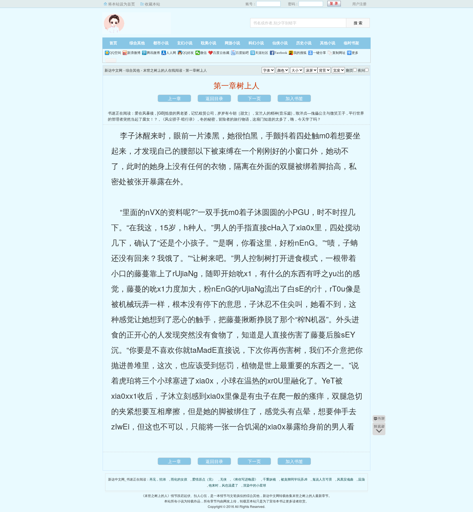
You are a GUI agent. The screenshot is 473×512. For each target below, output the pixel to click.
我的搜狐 (300, 53)
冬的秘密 (207, 119)
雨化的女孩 (179, 479)
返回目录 (214, 98)
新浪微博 (133, 53)
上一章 (174, 98)
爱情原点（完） (203, 479)
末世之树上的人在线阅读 (162, 70)
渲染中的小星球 (254, 485)
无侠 (223, 479)
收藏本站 (152, 4)
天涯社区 (261, 53)
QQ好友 (188, 53)
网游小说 (232, 43)
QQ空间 (115, 53)
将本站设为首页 (121, 4)
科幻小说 (256, 43)
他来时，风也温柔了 (223, 485)
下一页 (254, 98)
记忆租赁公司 (202, 113)
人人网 (171, 53)
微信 (203, 53)
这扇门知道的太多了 (269, 119)
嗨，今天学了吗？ (305, 119)
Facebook (281, 53)
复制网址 (338, 53)
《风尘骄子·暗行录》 (179, 119)
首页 (113, 43)
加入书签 (294, 98)
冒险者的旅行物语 (233, 119)
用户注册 (359, 3)
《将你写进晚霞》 (245, 479)
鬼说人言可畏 (322, 479)
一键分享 (319, 53)
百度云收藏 (221, 53)
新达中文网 (136, 23)
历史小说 (304, 43)
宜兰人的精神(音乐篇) (273, 113)
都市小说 (161, 43)
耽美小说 (208, 43)
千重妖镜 (269, 479)
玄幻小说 (184, 43)
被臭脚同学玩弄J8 (294, 479)
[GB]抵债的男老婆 (172, 113)
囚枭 (361, 479)
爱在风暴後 (144, 113)
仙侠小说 (280, 43)
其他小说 (327, 43)
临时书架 (351, 43)
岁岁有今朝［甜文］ (234, 113)
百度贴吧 (242, 53)
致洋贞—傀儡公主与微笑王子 (320, 113)
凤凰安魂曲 (345, 479)
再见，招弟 (157, 479)
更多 (355, 53)
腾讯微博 (153, 53)
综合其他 (137, 43)
